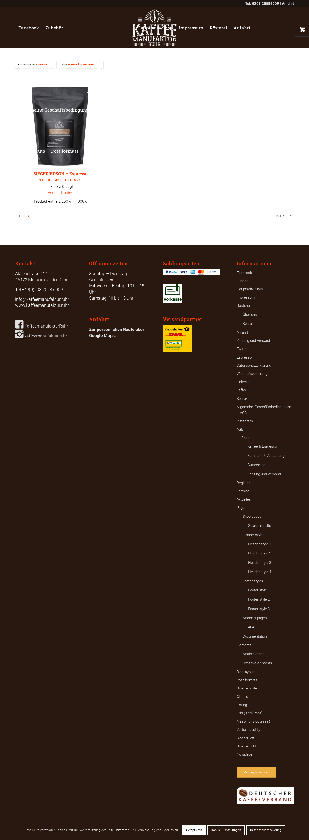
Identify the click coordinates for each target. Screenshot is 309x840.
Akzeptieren (193, 830)
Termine (243, 491)
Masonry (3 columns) (253, 721)
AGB (240, 429)
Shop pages (252, 516)
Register (243, 483)
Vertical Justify (248, 729)
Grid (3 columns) (250, 713)
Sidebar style (247, 688)
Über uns (250, 314)
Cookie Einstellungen (226, 830)
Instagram (245, 421)
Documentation (255, 636)
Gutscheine (256, 465)
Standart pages (255, 618)
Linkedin (243, 382)
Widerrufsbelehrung (252, 374)
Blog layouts (246, 672)
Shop (245, 438)
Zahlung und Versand (253, 340)
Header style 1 (259, 544)
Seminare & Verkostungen (267, 455)
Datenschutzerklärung (254, 365)
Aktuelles (244, 499)
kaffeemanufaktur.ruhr (45, 335)
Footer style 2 (259, 599)
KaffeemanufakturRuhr (45, 326)
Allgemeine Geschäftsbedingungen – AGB (264, 410)
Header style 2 (259, 553)
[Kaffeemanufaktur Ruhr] (154, 27)
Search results (259, 526)
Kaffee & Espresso (262, 446)
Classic (242, 697)
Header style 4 (259, 572)
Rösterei (243, 305)
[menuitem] (28, 27)
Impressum (246, 297)
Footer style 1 (259, 590)
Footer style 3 (259, 609)
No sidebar (245, 754)
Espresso (244, 357)
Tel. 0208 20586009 (262, 3)
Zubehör (243, 281)
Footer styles (253, 581)
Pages (241, 507)
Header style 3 (259, 562)
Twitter (242, 349)
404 (251, 627)
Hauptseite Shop (250, 289)
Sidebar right (246, 746)
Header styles (254, 535)
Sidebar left (245, 738)
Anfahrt (288, 3)
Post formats (247, 680)
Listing (242, 705)
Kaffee (242, 390)
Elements (244, 645)
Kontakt (249, 324)
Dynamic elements (257, 663)
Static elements (255, 654)
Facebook (244, 273)
